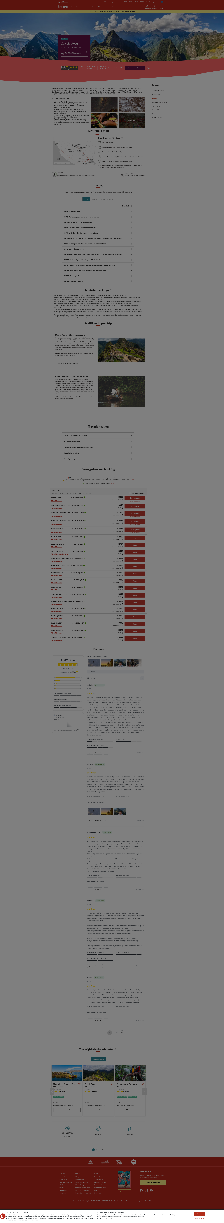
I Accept (199, 1214)
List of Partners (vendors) (104, 1218)
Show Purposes (199, 1218)
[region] (112, 1216)
